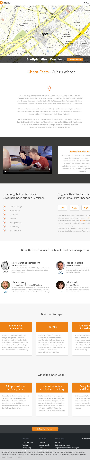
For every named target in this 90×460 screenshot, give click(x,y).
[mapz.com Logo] (5, 2)
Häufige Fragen (27, 448)
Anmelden (42, 442)
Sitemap (41, 448)
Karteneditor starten (44, 429)
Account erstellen (44, 445)
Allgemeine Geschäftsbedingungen (67, 448)
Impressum (59, 442)
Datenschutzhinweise (62, 445)
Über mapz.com (27, 442)
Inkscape (83, 220)
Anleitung (25, 445)
